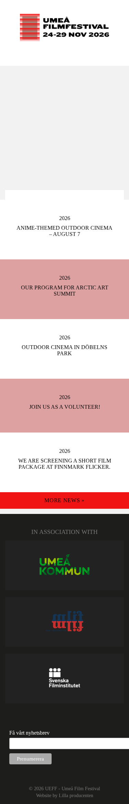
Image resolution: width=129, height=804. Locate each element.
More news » (64, 500)
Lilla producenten (76, 795)
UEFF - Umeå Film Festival (72, 788)
